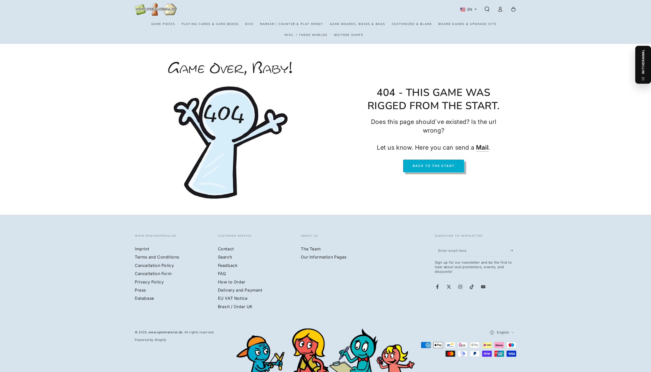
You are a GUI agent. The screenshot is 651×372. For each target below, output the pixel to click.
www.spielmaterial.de (166, 332)
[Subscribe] (513, 250)
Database (144, 298)
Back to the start (434, 166)
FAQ (222, 273)
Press (140, 290)
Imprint (142, 248)
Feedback (228, 265)
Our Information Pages (324, 257)
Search (225, 257)
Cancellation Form (153, 273)
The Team (311, 248)
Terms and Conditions (157, 257)
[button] (487, 9)
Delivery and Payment (240, 290)
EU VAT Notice (233, 298)
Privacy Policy (149, 281)
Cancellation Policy (154, 265)
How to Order (231, 281)
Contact (226, 248)
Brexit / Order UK (235, 306)
